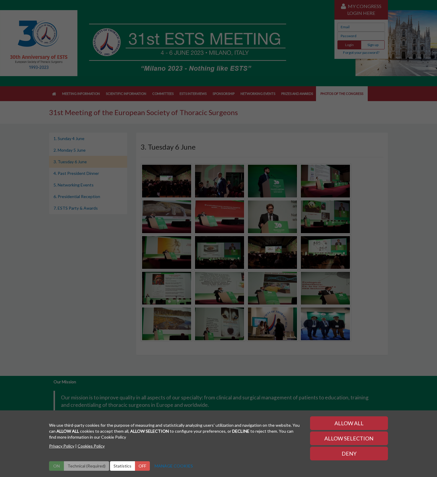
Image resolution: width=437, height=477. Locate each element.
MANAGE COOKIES (174, 465)
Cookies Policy (91, 445)
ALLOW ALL (349, 423)
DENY (349, 453)
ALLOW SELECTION (348, 438)
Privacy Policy (61, 445)
